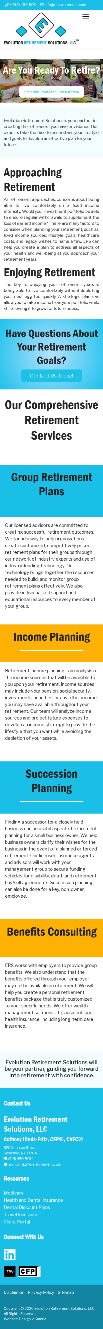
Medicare (14, 1193)
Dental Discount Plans (27, 1207)
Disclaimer (14, 1292)
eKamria (39, 1319)
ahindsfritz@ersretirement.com (35, 1164)
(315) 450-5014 (21, 1159)
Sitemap (66, 1292)
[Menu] (85, 37)
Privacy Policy (41, 1292)
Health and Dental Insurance (33, 1200)
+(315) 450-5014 (23, 4)
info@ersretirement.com (65, 4)
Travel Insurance (21, 1214)
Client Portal (17, 1221)
